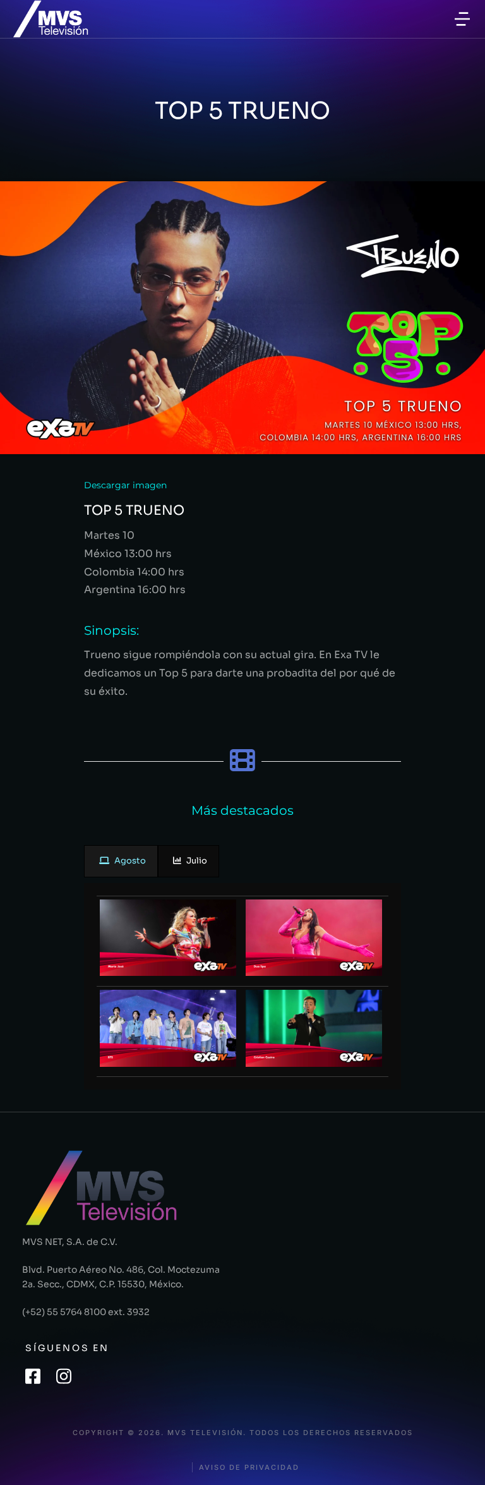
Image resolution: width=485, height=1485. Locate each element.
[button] (462, 19)
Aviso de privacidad (249, 1468)
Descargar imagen (125, 485)
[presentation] (121, 861)
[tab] (121, 861)
